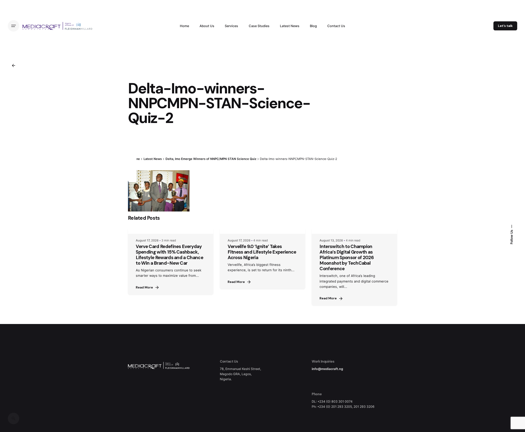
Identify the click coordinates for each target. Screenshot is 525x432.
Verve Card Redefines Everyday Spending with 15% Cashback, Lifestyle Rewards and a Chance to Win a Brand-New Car (169, 255)
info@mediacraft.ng (327, 369)
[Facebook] (132, 155)
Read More (144, 287)
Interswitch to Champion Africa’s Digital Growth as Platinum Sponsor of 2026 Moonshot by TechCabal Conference (347, 258)
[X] (132, 163)
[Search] (13, 418)
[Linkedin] (132, 170)
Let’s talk (505, 26)
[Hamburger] (13, 26)
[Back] (13, 65)
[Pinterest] (132, 178)
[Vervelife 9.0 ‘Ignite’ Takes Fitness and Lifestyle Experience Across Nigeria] (262, 231)
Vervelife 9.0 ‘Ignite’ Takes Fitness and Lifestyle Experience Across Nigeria (262, 252)
